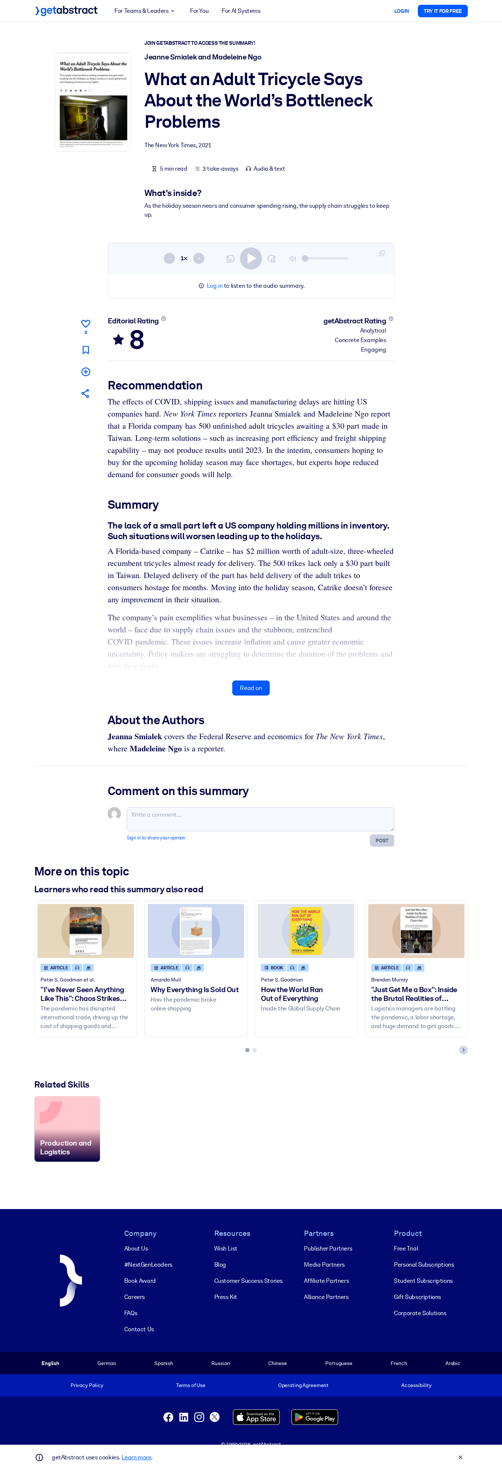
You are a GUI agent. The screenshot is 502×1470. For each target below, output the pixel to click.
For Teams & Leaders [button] (141, 10)
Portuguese (338, 1363)
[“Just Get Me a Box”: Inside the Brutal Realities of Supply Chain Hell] (416, 931)
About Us (136, 1248)
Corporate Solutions (420, 1313)
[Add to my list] (85, 372)
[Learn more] (163, 319)
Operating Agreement (303, 1385)
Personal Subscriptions (424, 1264)
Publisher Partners (328, 1248)
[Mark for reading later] (85, 350)
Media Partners (324, 1264)
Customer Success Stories (248, 1280)
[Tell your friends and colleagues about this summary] (85, 393)
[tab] (247, 1050)
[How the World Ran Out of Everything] (306, 931)
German (106, 1363)
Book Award (140, 1280)
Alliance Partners (326, 1296)
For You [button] (199, 10)
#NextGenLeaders (148, 1264)
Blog (220, 1264)
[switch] (251, 258)
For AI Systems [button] (241, 10)
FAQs (130, 1313)
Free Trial (406, 1248)
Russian (220, 1363)
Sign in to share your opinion (156, 838)
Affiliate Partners (326, 1280)
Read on (251, 688)
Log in (215, 285)
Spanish (163, 1363)
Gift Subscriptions (417, 1296)
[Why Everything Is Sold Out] (196, 931)
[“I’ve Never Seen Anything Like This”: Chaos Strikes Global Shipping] (85, 931)
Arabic (452, 1363)
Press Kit (225, 1296)
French (399, 1363)
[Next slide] (463, 1050)
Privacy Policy (87, 1385)
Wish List (225, 1248)
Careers (134, 1296)
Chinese (277, 1363)
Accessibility (416, 1385)
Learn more (136, 1457)
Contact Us (139, 1329)
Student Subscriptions (423, 1280)
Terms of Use (190, 1385)
